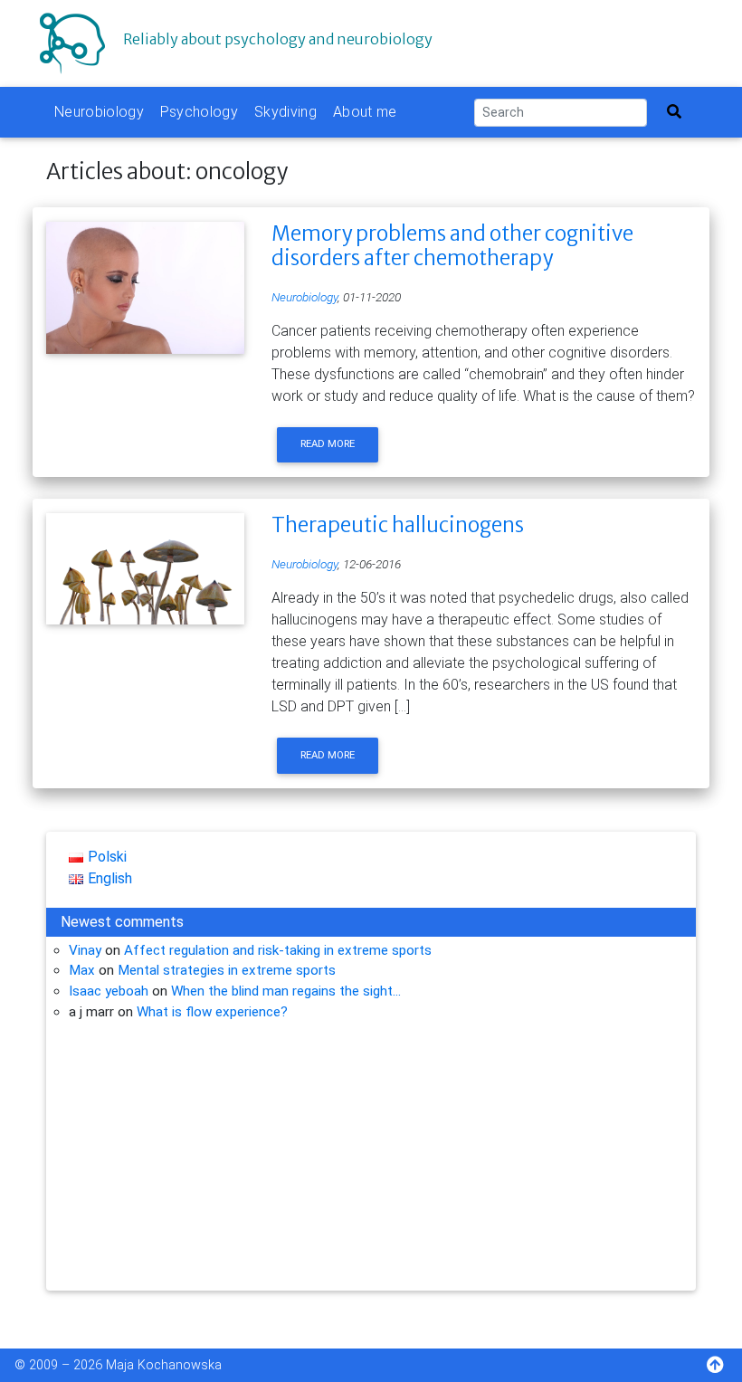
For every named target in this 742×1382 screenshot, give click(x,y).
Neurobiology (99, 111)
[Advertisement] (371, 1164)
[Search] (674, 112)
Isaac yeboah (108, 991)
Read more (327, 444)
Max (82, 970)
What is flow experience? (212, 1012)
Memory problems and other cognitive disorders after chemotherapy (452, 246)
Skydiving (285, 111)
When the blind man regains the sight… (286, 991)
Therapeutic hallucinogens (397, 525)
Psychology (199, 111)
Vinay (85, 950)
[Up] (724, 1367)
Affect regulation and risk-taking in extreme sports (278, 950)
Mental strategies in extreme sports (227, 970)
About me (365, 111)
